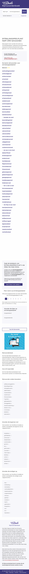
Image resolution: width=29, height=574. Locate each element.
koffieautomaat (6, 218)
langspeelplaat (8, 313)
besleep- (6, 455)
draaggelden (7, 403)
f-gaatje (6, 399)
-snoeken (6, 500)
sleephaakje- (7, 439)
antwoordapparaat (7, 95)
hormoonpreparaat (7, 188)
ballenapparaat (6, 109)
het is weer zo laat (9, 185)
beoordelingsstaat (7, 120)
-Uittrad (6, 495)
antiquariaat (5, 90)
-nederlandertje (8, 491)
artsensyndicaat (6, 98)
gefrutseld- (7, 448)
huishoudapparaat (7, 193)
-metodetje (7, 487)
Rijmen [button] (24, 11)
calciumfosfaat (6, 128)
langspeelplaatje (8, 317)
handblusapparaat (7, 180)
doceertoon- (7, 461)
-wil (5, 508)
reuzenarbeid (7, 392)
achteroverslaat (6, 76)
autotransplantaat (7, 103)
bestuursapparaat (7, 122)
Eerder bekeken (7, 15)
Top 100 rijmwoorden (14, 329)
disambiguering (8, 386)
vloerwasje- (7, 452)
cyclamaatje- (7, 442)
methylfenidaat (6, 232)
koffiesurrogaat (6, 221)
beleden (6, 412)
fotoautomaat (6, 169)
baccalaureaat (6, 106)
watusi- (6, 457)
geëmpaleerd (7, 401)
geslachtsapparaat (7, 174)
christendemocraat (7, 139)
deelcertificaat (6, 153)
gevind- (6, 444)
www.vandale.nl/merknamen (12, 560)
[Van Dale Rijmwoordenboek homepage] (8, 3)
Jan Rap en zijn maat (10, 204)
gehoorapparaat (6, 172)
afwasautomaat (6, 84)
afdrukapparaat (6, 82)
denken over (7, 407)
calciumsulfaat (6, 133)
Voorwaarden (22, 572)
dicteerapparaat (7, 155)
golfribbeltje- (7, 435)
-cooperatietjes (8, 493)
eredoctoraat (6, 158)
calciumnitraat (6, 131)
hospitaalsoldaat (7, 191)
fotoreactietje (7, 397)
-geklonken (7, 504)
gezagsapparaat (7, 177)
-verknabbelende (8, 489)
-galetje (6, 497)
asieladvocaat (6, 101)
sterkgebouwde (8, 388)
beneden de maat (9, 117)
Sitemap (11, 572)
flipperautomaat (6, 163)
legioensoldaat (6, 224)
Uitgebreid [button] (23, 15)
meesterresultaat (7, 229)
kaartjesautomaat (7, 207)
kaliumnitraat (6, 215)
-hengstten (7, 506)
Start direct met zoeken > (13, 284)
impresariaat (6, 199)
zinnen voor (10, 58)
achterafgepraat (7, 73)
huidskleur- (7, 433)
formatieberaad (6, 166)
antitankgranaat (7, 92)
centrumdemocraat (7, 136)
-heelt (5, 502)
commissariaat (6, 144)
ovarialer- (6, 450)
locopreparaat (6, 226)
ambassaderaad (6, 87)
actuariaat (5, 79)
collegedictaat (6, 142)
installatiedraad (6, 202)
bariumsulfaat (6, 112)
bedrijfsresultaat (7, 114)
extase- (6, 463)
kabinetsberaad (6, 210)
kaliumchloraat (6, 213)
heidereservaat (6, 183)
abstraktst (6, 414)
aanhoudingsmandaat (8, 71)
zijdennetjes (7, 390)
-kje (5, 482)
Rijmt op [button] (5, 11)
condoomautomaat (7, 147)
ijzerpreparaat (6, 196)
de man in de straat (9, 150)
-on (5, 510)
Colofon (16, 572)
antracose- (7, 437)
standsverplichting (8, 405)
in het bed (6, 409)
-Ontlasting (7, 484)
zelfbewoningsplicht (9, 384)
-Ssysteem (6, 512)
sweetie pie (7, 394)
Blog (7, 572)
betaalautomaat (6, 125)
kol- (5, 446)
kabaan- (6, 459)
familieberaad (6, 161)
